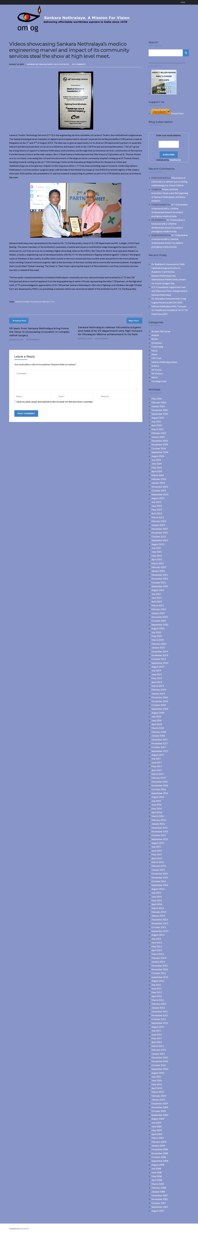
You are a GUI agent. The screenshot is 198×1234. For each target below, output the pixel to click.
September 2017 (159, 751)
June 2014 (156, 896)
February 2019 (158, 689)
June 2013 (156, 942)
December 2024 (159, 440)
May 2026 (156, 398)
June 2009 (156, 1126)
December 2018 (159, 697)
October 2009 (158, 1111)
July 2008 (156, 1168)
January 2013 (158, 961)
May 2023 (156, 509)
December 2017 (159, 739)
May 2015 (156, 854)
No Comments (79, 64)
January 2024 (158, 482)
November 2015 (159, 831)
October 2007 (158, 1203)
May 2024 (156, 467)
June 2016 (156, 804)
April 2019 (156, 682)
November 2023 (159, 486)
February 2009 (158, 1141)
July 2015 (156, 846)
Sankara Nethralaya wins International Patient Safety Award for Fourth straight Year (168, 279)
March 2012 (157, 1000)
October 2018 (158, 705)
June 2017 (156, 762)
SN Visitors (157, 373)
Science (155, 365)
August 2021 (157, 590)
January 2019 (158, 693)
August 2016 (157, 796)
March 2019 (157, 685)
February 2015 (158, 865)
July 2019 (156, 670)
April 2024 (156, 471)
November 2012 (159, 969)
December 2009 (159, 1103)
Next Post (134, 320)
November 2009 (159, 1107)
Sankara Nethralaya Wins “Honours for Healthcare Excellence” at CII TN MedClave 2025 (169, 310)
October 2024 (158, 448)
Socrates (24, 1229)
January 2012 (158, 1007)
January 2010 (158, 1099)
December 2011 (159, 1011)
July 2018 (156, 716)
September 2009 (159, 1115)
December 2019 (159, 651)
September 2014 (159, 885)
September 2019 (159, 662)
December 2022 (159, 528)
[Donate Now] (163, 93)
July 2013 (156, 938)
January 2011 (158, 1053)
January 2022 (158, 570)
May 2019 (156, 678)
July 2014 (156, 892)
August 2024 (157, 456)
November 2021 (159, 578)
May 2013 (156, 946)
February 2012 (158, 1003)
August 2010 (157, 1072)
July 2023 (156, 502)
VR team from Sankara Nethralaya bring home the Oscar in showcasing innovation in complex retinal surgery (39, 332)
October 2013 (158, 927)
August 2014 (157, 889)
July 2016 (156, 800)
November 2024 (159, 444)
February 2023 (158, 521)
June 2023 (156, 505)
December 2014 (159, 873)
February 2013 (158, 957)
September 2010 (159, 1069)
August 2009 (157, 1118)
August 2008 (157, 1164)
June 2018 (156, 720)
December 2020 (159, 616)
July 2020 (156, 632)
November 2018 (159, 701)
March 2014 (157, 908)
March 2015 (157, 862)
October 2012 (158, 973)
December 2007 (159, 1195)
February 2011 (158, 1049)
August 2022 (157, 544)
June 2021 (156, 597)
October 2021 (158, 582)
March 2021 (157, 605)
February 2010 (158, 1095)
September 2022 (159, 540)
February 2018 (158, 731)
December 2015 (159, 827)
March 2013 (157, 954)
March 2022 (157, 563)
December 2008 (159, 1149)
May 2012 (156, 992)
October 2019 (158, 659)
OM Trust (156, 358)
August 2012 (157, 980)
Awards (155, 335)
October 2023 (158, 490)
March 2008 (157, 1183)
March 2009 (157, 1137)
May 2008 (156, 1176)
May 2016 (156, 808)
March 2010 (157, 1091)
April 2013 (156, 950)
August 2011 (157, 1026)
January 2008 (158, 1191)
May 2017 (156, 766)
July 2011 (156, 1030)
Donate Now (177, 113)
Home (182, 2)
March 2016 (157, 816)
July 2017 (156, 758)
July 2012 (156, 984)
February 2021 (158, 609)
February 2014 (158, 911)
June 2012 (156, 988)
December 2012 (159, 965)
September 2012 (159, 977)
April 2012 (156, 996)
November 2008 (159, 1153)
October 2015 (158, 835)
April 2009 (156, 1134)
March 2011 (157, 1046)
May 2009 (156, 1130)
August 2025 (157, 417)
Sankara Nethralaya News (40, 64)
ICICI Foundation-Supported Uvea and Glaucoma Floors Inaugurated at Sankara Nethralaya (169, 291)
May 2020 (156, 636)
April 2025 (156, 425)
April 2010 (156, 1088)
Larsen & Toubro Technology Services (32, 302)
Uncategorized (61, 64)
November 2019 (159, 655)
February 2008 (158, 1187)
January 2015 (158, 869)
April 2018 (156, 724)
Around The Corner (161, 331)
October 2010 (158, 1065)
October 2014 (158, 881)
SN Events (156, 369)
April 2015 (156, 858)
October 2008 (158, 1157)
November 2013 (159, 923)
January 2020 (158, 647)
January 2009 (158, 1145)
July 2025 (156, 421)
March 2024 (157, 475)
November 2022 (159, 532)
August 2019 (157, 666)
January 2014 (158, 915)
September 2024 (159, 452)
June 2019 (156, 674)
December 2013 (159, 919)
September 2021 (159, 586)
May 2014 (156, 900)
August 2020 (157, 628)
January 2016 (158, 823)
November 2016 (159, 785)
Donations (156, 342)
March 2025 (157, 429)
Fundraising (157, 346)
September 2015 (159, 839)
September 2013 (159, 931)
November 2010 (159, 1061)
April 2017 (156, 770)
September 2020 (159, 624)
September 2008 (159, 1160)
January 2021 (158, 613)
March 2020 (157, 639)
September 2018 (159, 708)
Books (154, 338)
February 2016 (158, 820)
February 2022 (158, 567)
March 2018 (157, 728)
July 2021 (156, 594)
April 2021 (156, 601)
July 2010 (156, 1076)
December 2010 (159, 1057)
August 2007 (157, 1210)
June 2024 (156, 463)
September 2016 (159, 793)
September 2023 (159, 494)
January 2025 (158, 436)
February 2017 (158, 777)
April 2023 (156, 513)
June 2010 (156, 1080)
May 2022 (156, 555)
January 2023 (158, 525)
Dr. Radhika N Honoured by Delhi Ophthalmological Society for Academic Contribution (168, 268)
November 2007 (159, 1199)
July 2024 (156, 459)
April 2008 (156, 1180)
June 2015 (156, 850)
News (154, 354)
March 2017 (157, 774)
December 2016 (159, 781)
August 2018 (157, 712)
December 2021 (159, 574)
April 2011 (156, 1042)
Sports (154, 377)
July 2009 (156, 1122)
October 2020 (158, 620)
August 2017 (157, 754)
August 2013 (157, 934)
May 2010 (156, 1084)
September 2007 (159, 1206)
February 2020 (158, 643)
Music (154, 350)
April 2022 (156, 559)
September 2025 (159, 413)
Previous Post (19, 320)
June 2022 (156, 551)
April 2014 (156, 904)
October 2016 (158, 789)
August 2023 (157, 498)
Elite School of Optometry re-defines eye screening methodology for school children (169, 181)
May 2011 (156, 1038)
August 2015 (157, 842)
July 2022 (156, 548)
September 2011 (159, 1022)
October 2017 (158, 747)
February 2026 (158, 402)
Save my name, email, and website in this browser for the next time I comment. (55, 401)
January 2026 (158, 406)
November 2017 (159, 743)
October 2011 (158, 1019)
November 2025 (159, 410)
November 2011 (159, 1015)
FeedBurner (175, 159)
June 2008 (156, 1172)
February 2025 (158, 433)
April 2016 (156, 812)
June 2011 (156, 1034)
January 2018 (158, 735)
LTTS (52, 302)
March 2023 (157, 517)
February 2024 (158, 479)
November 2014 (159, 877)
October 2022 (158, 536)
